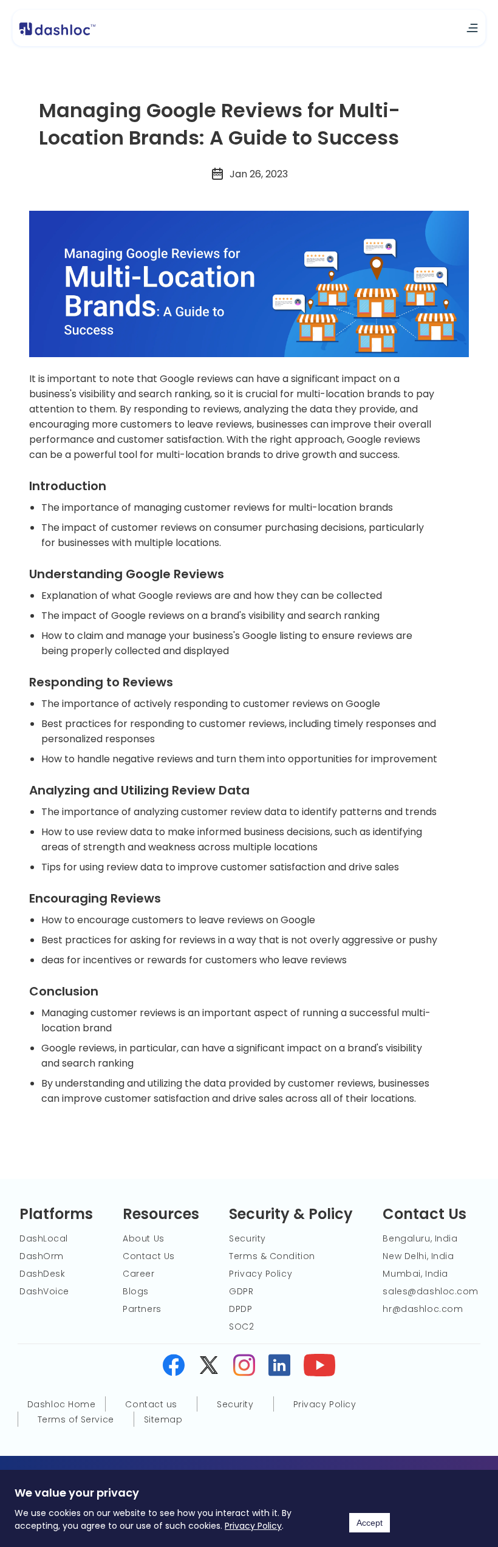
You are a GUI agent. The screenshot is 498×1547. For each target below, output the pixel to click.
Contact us (151, 1404)
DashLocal (43, 1238)
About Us (143, 1238)
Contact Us (149, 1256)
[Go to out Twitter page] (209, 1367)
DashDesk (42, 1274)
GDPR (241, 1291)
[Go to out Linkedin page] (279, 1367)
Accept (369, 1523)
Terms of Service (76, 1419)
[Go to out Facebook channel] (319, 1367)
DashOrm (41, 1256)
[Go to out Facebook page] (174, 1367)
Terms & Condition (272, 1256)
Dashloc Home (61, 1404)
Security (247, 1238)
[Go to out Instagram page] (244, 1367)
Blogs (136, 1291)
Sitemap (163, 1419)
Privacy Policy (253, 1526)
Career (138, 1274)
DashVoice (44, 1291)
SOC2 (241, 1326)
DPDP (240, 1309)
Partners (142, 1309)
